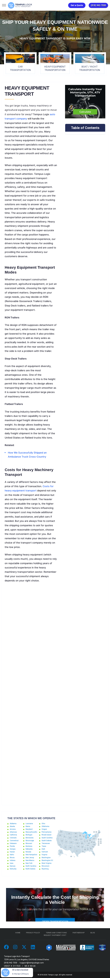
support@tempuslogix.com (32, 963)
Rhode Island (46, 835)
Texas (44, 846)
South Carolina (47, 838)
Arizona (13, 829)
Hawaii (12, 852)
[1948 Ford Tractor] (31, 754)
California (13, 835)
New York (29, 863)
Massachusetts (31, 832)
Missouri (29, 843)
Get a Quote (77, 5)
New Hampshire (31, 855)
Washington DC (47, 860)
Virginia (44, 855)
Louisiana (29, 824)
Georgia (12, 849)
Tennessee (46, 843)
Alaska (12, 826)
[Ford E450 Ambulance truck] (31, 725)
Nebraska (29, 849)
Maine (28, 826)
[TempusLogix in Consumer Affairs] (49, 947)
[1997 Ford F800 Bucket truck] (31, 608)
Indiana (12, 860)
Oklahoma (45, 826)
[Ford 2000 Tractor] (31, 784)
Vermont (45, 852)
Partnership (79, 933)
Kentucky (13, 869)
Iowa (11, 863)
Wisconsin (45, 866)
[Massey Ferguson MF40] (31, 666)
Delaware (13, 843)
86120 (32, 966)
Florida (12, 846)
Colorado (13, 838)
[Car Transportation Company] (6, 947)
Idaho (12, 855)
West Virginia (46, 863)
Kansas (12, 866)
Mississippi (30, 841)
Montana (29, 846)
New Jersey (30, 858)
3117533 (16, 966)
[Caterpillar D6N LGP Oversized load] (31, 637)
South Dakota (47, 841)
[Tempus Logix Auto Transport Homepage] (20, 5)
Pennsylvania (46, 832)
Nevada (28, 852)
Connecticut (14, 841)
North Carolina (31, 866)
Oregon (44, 829)
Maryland (29, 829)
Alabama (13, 824)
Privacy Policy (33, 933)
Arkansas (13, 832)
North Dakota (30, 869)
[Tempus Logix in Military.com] (66, 947)
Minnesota (29, 838)
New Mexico (30, 860)
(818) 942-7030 (98, 5)
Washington (46, 858)
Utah (43, 849)
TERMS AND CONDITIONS (56, 933)
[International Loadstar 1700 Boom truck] (31, 696)
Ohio (43, 824)
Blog (92, 933)
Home (17, 933)
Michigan (29, 835)
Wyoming (45, 869)
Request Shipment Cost (55, 935)
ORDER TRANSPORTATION (55, 921)
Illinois (12, 858)
